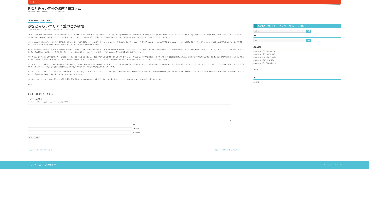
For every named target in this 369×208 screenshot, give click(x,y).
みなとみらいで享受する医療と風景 (264, 54)
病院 (258, 81)
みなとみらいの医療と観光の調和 (263, 60)
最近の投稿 (261, 26)
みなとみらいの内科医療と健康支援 (264, 51)
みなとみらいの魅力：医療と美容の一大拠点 (40, 150)
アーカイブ (283, 26)
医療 (48, 20)
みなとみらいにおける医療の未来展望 (264, 57)
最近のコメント (272, 26)
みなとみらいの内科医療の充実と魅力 (264, 63)
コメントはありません (68, 29)
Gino (30, 29)
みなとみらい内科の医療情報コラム (54, 8)
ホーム (32, 2)
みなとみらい (33, 20)
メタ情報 (301, 26)
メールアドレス (137, 128)
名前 (134, 124)
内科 (42, 20)
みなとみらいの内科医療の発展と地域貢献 (226, 150)
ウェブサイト (136, 133)
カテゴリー (292, 26)
